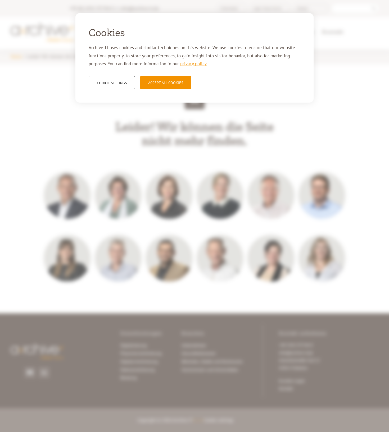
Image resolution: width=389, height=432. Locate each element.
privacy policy (193, 64)
